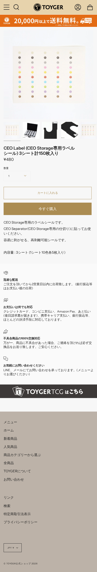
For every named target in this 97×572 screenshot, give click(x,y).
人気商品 (10, 447)
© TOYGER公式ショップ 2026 (21, 563)
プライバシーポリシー (20, 522)
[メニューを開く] (7, 7)
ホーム (9, 430)
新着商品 (10, 438)
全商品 (9, 463)
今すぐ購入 (48, 209)
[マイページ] (77, 7)
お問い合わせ (14, 479)
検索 (7, 506)
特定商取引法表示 (17, 514)
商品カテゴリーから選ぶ (22, 455)
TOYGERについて (17, 471)
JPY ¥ (10, 548)
